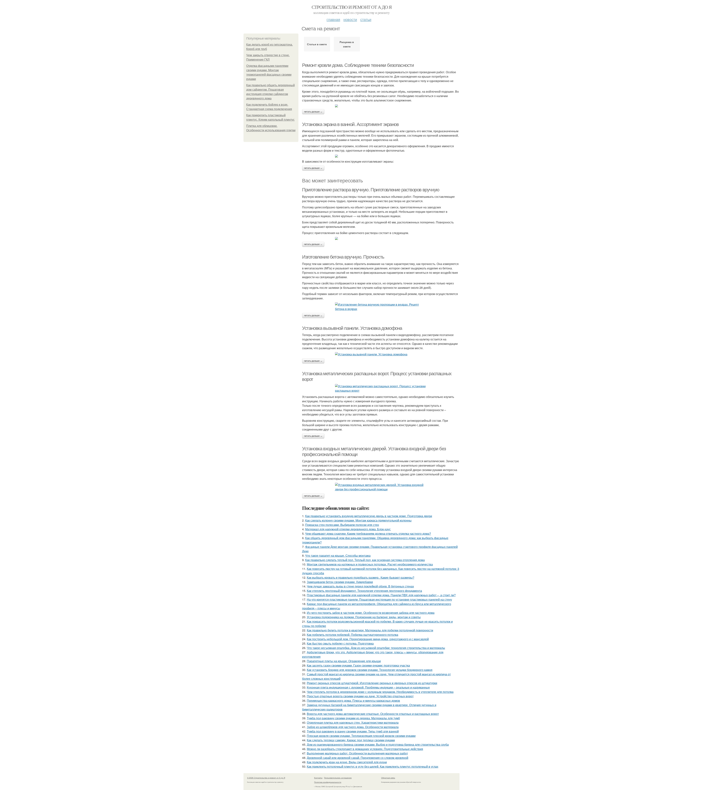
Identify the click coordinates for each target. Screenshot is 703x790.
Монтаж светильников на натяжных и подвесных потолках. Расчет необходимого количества (370, 564)
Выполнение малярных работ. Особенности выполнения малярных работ (357, 753)
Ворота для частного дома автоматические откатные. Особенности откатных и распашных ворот (373, 714)
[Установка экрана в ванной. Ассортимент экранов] (381, 156)
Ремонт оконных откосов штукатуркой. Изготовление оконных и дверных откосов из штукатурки (372, 683)
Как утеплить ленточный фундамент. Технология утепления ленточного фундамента (364, 591)
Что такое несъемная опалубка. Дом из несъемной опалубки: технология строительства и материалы (376, 648)
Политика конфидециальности (327, 782)
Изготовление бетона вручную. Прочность (343, 257)
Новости (350, 19)
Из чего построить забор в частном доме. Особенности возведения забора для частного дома (370, 613)
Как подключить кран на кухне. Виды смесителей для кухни (347, 762)
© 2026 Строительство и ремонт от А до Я (266, 777)
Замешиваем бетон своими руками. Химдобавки (340, 582)
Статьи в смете (317, 44)
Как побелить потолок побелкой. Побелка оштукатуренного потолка (352, 635)
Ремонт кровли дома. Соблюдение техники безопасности (358, 65)
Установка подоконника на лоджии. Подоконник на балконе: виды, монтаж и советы (364, 617)
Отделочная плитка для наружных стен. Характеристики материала (353, 722)
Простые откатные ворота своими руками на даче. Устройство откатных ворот (360, 696)
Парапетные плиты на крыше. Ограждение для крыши (344, 661)
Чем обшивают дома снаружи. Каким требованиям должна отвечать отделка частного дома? (368, 533)
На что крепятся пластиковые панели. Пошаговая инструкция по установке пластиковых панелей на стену (379, 599)
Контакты (318, 777)
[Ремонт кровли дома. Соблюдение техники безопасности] (381, 105)
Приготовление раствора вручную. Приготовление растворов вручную (370, 189)
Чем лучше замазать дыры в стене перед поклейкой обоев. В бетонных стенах (360, 586)
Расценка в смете (347, 44)
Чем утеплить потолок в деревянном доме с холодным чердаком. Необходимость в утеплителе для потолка (380, 692)
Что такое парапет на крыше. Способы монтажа (338, 555)
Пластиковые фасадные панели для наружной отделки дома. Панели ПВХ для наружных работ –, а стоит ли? (381, 595)
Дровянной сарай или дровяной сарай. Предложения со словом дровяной (357, 758)
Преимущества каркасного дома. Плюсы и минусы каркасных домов (353, 700)
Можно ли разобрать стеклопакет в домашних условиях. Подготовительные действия (365, 749)
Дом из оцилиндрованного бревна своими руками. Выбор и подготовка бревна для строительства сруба (378, 744)
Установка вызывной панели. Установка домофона (352, 328)
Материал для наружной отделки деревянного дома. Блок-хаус (348, 529)
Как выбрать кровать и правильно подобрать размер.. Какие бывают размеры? (360, 577)
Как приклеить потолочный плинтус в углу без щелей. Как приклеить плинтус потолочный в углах (372, 766)
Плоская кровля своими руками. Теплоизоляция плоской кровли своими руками (361, 736)
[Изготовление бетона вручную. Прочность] (381, 306)
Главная (333, 19)
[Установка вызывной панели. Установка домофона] (381, 354)
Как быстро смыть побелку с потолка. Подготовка (340, 643)
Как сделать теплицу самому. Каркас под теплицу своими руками (351, 740)
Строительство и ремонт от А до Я (352, 7)
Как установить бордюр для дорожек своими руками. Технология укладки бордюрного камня (369, 670)
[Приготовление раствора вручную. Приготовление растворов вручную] (381, 238)
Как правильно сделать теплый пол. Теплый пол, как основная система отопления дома (365, 560)
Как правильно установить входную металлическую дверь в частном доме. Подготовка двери (368, 516)
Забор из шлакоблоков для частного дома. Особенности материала (353, 727)
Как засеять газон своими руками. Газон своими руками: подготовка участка (358, 665)
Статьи (365, 19)
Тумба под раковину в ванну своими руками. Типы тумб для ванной (353, 731)
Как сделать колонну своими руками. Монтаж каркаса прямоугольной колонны (358, 520)
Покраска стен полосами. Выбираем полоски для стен (342, 525)
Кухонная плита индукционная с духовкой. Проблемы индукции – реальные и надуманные (368, 687)
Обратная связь (388, 777)
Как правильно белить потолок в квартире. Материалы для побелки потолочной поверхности (370, 630)
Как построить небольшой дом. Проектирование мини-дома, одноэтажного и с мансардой (368, 639)
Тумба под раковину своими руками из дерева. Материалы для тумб (353, 718)
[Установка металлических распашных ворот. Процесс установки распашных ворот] (381, 388)
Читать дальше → (313, 111)
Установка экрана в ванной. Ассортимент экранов (350, 124)
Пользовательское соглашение (338, 777)
